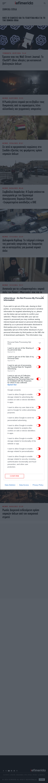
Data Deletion (10, 485)
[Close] (43, 298)
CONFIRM (14, 476)
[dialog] (24, 391)
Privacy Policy (38, 485)
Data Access (24, 485)
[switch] (38, 349)
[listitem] (24, 343)
